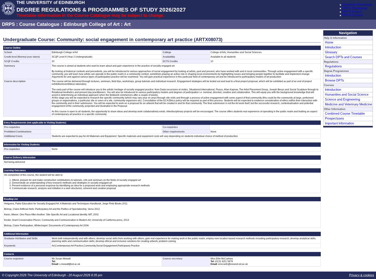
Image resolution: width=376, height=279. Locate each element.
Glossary (331, 52)
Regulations (333, 66)
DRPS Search (352, 11)
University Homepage (357, 4)
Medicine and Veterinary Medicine (348, 104)
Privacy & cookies (361, 275)
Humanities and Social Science (347, 94)
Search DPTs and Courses (343, 57)
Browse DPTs (334, 80)
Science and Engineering (342, 99)
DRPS (8, 24)
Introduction (333, 47)
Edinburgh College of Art (92, 24)
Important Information (339, 123)
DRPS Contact (352, 15)
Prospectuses (334, 118)
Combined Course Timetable (345, 113)
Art (127, 24)
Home (329, 42)
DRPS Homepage (354, 8)
